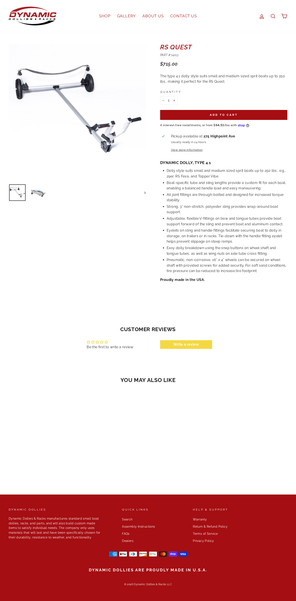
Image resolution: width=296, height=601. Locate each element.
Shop (105, 16)
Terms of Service (205, 533)
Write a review (186, 344)
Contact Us (183, 16)
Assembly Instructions (138, 526)
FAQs (126, 533)
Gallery (126, 16)
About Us (153, 16)
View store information (187, 149)
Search (127, 519)
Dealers (127, 541)
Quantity (170, 91)
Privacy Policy (203, 541)
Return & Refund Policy (210, 526)
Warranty (200, 519)
